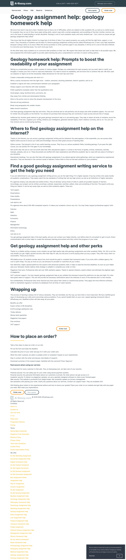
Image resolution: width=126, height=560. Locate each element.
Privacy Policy (15, 440)
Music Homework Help (18, 542)
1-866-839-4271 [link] (72, 3)
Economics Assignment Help (20, 459)
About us (39, 10)
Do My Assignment (17, 490)
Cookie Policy (15, 446)
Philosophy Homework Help (20, 502)
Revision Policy (15, 437)
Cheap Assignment (17, 527)
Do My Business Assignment (20, 471)
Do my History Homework (19, 539)
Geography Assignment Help (20, 549)
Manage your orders (104, 3)
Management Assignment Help (21, 533)
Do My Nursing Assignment (19, 493)
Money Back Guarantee (18, 431)
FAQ (32, 10)
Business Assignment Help (19, 496)
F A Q (12, 416)
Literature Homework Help (19, 524)
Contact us (48, 10)
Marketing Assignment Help (20, 508)
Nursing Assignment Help (19, 511)
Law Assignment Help (18, 518)
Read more (92, 555)
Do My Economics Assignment (21, 474)
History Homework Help (18, 536)
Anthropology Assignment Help (21, 546)
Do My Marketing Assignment (20, 456)
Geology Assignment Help (19, 555)
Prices (26, 10)
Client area (14, 419)
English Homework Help (18, 462)
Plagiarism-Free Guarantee (19, 434)
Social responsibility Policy (19, 450)
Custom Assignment (17, 487)
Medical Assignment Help (19, 552)
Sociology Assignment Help (20, 499)
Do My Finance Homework (19, 465)
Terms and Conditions (18, 443)
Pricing (12, 425)
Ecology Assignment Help (19, 558)
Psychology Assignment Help (20, 505)
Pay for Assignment (17, 484)
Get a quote (92, 10)
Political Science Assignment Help (22, 530)
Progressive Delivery (17, 422)
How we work (16, 10)
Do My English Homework (19, 468)
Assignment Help (16, 480)
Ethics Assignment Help (18, 515)
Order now (108, 10)
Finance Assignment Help (19, 521)
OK (119, 555)
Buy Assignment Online (18, 477)
